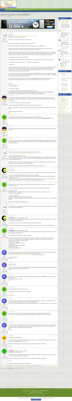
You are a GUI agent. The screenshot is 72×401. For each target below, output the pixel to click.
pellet (60, 104)
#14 (56, 274)
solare (68, 108)
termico (66, 111)
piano (63, 104)
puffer (65, 106)
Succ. (4, 30)
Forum (2, 9)
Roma (6, 260)
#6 (56, 150)
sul (64, 109)
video (69, 112)
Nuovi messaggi (3, 11)
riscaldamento (62, 108)
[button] (13, 9)
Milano (6, 178)
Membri (20, 9)
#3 (56, 115)
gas (66, 98)
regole (66, 112)
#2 (56, 95)
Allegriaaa (62, 50)
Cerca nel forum (8, 11)
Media (15, 9)
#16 (56, 298)
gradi (69, 98)
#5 (56, 138)
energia (60, 96)
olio (59, 103)
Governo (10, 292)
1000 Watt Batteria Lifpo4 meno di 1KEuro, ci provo (65, 60)
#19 (56, 335)
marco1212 (3, 16)
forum (66, 96)
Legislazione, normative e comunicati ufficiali (64, 48)
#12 (56, 250)
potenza (60, 105)
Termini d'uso (57, 389)
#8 (56, 182)
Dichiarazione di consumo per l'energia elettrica (65, 40)
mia (66, 101)
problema (64, 105)
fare (63, 96)
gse (59, 100)
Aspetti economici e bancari (64, 38)
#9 (56, 204)
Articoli (6, 9)
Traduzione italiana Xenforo (36, 395)
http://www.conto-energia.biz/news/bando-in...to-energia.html (25, 35)
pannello (67, 103)
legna (64, 101)
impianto (64, 100)
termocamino (62, 112)
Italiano (4, 389)
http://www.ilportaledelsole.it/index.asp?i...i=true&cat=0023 (20, 153)
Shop (32, 9)
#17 (56, 311)
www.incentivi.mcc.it (12, 84)
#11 (56, 228)
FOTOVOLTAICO (62, 68)
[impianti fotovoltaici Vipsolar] (28, 28)
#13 (56, 262)
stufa (62, 109)
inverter (60, 101)
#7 (56, 168)
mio (69, 101)
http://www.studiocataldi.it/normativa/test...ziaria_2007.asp (20, 254)
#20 (56, 349)
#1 (56, 32)
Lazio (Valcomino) (4, 346)
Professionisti (26, 9)
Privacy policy (62, 389)
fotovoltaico (62, 98)
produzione (61, 106)
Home (69, 389)
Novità (11, 9)
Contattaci (53, 389)
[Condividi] (55, 33)
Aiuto (66, 389)
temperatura (62, 111)
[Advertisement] (29, 377)
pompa (66, 104)
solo (59, 109)
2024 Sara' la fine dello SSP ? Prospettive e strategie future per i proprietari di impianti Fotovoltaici (65, 22)
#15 (56, 287)
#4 (56, 126)
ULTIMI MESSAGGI (62, 18)
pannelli (63, 103)
